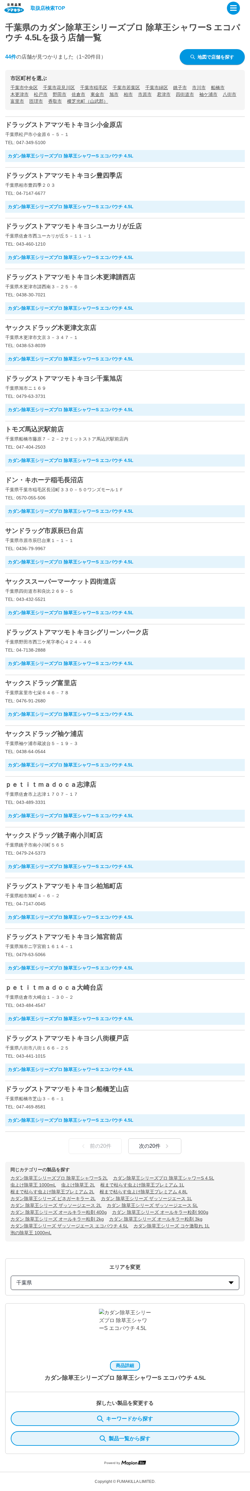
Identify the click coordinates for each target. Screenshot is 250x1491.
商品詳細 (125, 1365)
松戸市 (41, 94)
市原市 (145, 94)
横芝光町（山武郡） (87, 101)
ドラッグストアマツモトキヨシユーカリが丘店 (73, 226)
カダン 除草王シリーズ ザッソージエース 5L (152, 1205)
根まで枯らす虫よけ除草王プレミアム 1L (142, 1184)
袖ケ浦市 (208, 94)
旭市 (113, 94)
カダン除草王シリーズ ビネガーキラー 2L (53, 1198)
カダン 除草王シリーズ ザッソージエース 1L (146, 1198)
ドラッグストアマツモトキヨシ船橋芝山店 (67, 1088)
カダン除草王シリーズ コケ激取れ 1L (171, 1225)
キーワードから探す (129, 1418)
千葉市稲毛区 (93, 87)
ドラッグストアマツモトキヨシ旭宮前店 (63, 936)
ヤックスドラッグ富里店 (41, 682)
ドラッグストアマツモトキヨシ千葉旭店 (63, 378)
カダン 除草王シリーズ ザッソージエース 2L (56, 1205)
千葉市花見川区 (59, 87)
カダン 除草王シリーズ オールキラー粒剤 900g (160, 1212)
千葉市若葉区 (126, 87)
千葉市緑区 (156, 87)
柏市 (128, 94)
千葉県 (24, 1282)
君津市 (164, 94)
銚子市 (180, 87)
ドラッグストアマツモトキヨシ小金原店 (63, 124)
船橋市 (218, 87)
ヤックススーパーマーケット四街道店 (60, 581)
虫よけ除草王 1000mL (33, 1184)
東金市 (97, 94)
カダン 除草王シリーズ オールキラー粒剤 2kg (57, 1219)
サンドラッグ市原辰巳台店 (44, 530)
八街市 (229, 94)
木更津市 (19, 94)
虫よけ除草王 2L (78, 1184)
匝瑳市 (36, 101)
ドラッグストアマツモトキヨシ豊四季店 (63, 175)
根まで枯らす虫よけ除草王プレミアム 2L (52, 1191)
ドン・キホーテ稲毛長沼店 (44, 479)
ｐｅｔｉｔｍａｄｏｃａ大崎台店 (54, 987)
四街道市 (185, 94)
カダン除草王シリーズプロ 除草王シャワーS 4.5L (163, 1178)
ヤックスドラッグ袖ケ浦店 (44, 733)
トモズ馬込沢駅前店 (34, 429)
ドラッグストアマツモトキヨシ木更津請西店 (70, 276)
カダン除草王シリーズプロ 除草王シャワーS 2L (59, 1178)
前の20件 (100, 1146)
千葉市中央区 (24, 87)
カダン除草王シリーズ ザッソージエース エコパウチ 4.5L (69, 1225)
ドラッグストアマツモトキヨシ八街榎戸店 (67, 1038)
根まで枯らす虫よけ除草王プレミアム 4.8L (144, 1191)
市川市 (199, 87)
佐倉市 (78, 94)
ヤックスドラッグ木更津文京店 (50, 327)
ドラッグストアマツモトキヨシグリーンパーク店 (76, 632)
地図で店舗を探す (216, 57)
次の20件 (149, 1146)
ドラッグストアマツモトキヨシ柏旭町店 (63, 885)
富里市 (17, 101)
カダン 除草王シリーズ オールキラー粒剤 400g (58, 1212)
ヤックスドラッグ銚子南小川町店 (54, 835)
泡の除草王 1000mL (30, 1232)
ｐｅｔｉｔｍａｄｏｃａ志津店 (50, 784)
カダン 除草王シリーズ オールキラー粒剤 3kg (155, 1219)
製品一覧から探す (129, 1438)
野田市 (59, 94)
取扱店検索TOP (48, 8)
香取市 (55, 101)
